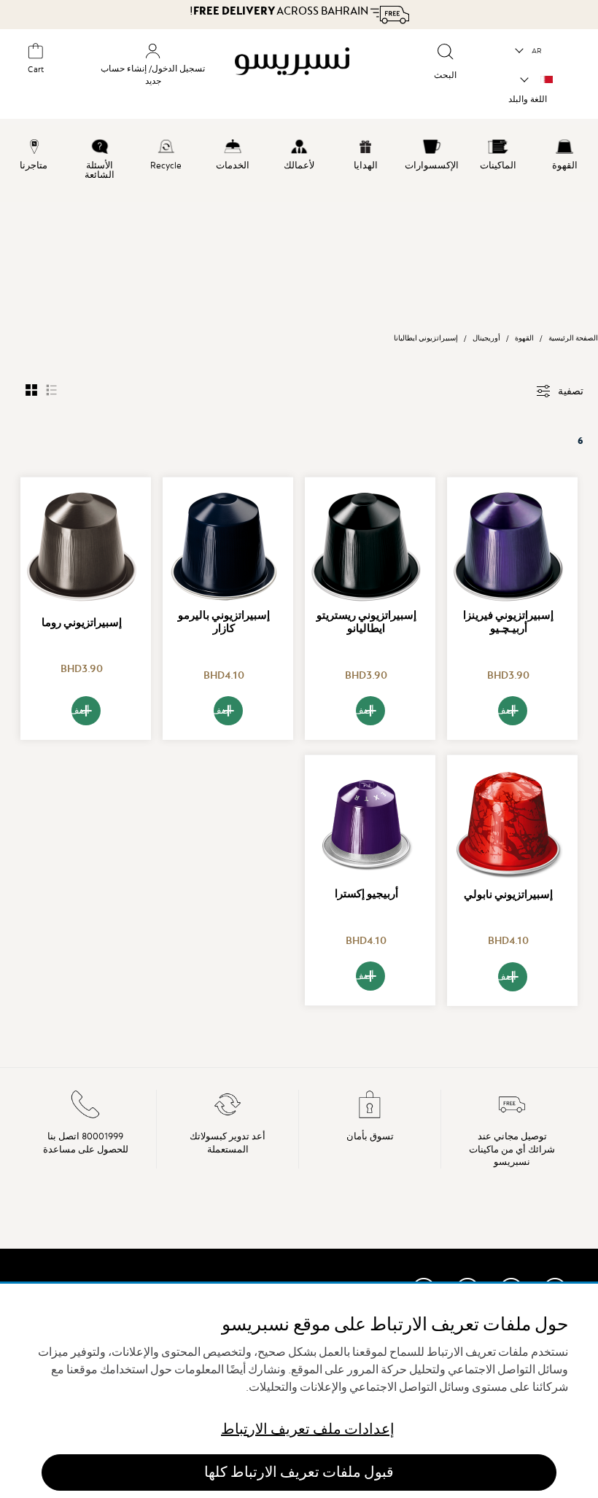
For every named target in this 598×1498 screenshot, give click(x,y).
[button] (529, 51)
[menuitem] (565, 152)
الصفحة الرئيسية (573, 338)
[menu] (299, 163)
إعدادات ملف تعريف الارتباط (308, 1429)
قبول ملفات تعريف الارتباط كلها (299, 1472)
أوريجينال (486, 338)
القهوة (524, 338)
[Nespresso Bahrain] (300, 76)
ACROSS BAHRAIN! (280, 10)
